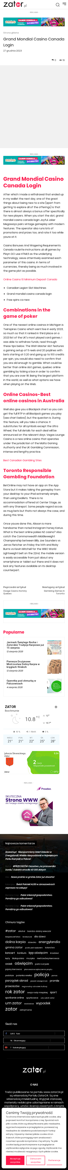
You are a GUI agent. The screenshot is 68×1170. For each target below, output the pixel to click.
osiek (8, 964)
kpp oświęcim (38, 953)
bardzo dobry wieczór (39, 931)
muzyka (30, 958)
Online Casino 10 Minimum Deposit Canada (30, 279)
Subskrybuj (56, 1047)
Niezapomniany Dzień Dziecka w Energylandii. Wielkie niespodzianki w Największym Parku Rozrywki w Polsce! (31, 855)
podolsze (9, 975)
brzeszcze (27, 936)
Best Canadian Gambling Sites (22, 460)
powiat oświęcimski (39, 981)
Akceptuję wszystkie (15, 1160)
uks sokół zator (47, 998)
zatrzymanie (26, 1010)
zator (11, 1009)
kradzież (54, 953)
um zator (13, 1003)
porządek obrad (16, 980)
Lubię (59, 1033)
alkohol (21, 931)
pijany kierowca (13, 969)
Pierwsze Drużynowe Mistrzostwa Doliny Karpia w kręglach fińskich (23, 664)
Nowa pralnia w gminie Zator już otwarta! (32, 877)
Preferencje (54, 1160)
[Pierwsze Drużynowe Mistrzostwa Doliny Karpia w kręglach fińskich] (54, 667)
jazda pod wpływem (34, 948)
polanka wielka (24, 975)
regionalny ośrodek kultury (34, 986)
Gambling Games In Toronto (54, 592)
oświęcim (24, 963)
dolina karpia (15, 942)
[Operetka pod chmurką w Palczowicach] (54, 686)
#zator (10, 931)
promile (54, 980)
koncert (10, 953)
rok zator (15, 991)
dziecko (32, 942)
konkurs (21, 953)
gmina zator (14, 947)
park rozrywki (42, 964)
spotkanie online (14, 997)
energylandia (49, 942)
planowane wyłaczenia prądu (38, 969)
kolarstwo (50, 947)
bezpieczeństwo (12, 936)
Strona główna (11, 32)
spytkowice (32, 997)
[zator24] (14, 4)
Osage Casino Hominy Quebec (15, 592)
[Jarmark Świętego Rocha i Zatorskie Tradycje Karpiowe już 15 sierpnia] (54, 647)
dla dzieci (40, 936)
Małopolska (18, 958)
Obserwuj (57, 1040)
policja (41, 974)
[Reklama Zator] (28, 805)
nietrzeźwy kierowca (48, 958)
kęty (7, 958)
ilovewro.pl (10, 852)
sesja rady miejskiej (37, 992)
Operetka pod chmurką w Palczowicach (21, 682)
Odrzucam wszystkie (35, 1160)
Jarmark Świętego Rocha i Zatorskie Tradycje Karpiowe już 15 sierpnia (25, 645)
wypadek (43, 1003)
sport (53, 992)
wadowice (29, 1003)
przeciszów (12, 986)
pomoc (54, 975)
